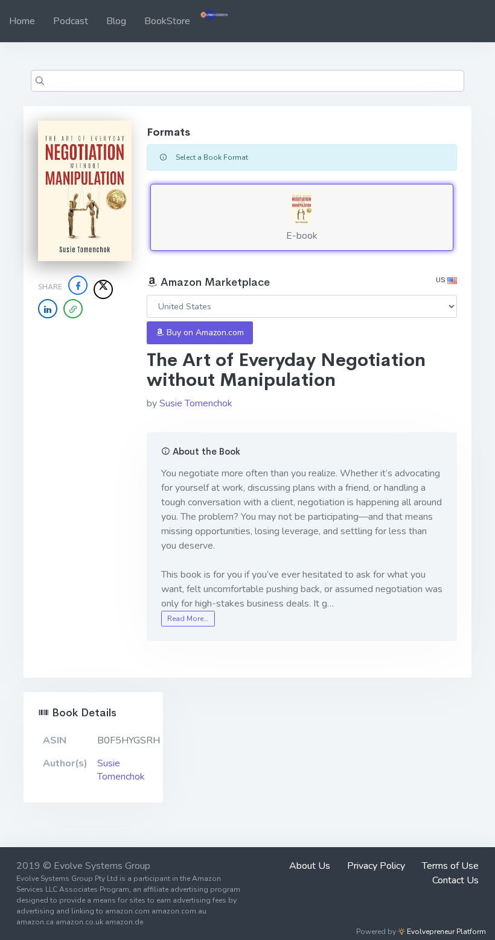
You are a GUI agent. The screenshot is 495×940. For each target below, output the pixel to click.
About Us (309, 865)
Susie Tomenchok (195, 403)
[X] (103, 289)
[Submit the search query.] (40, 81)
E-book (302, 235)
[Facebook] (78, 285)
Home (22, 21)
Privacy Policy (376, 865)
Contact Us (455, 880)
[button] (73, 308)
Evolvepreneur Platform (445, 931)
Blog (116, 21)
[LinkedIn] (47, 308)
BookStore (167, 21)
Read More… (187, 618)
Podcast (70, 21)
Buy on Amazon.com (204, 332)
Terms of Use (450, 865)
